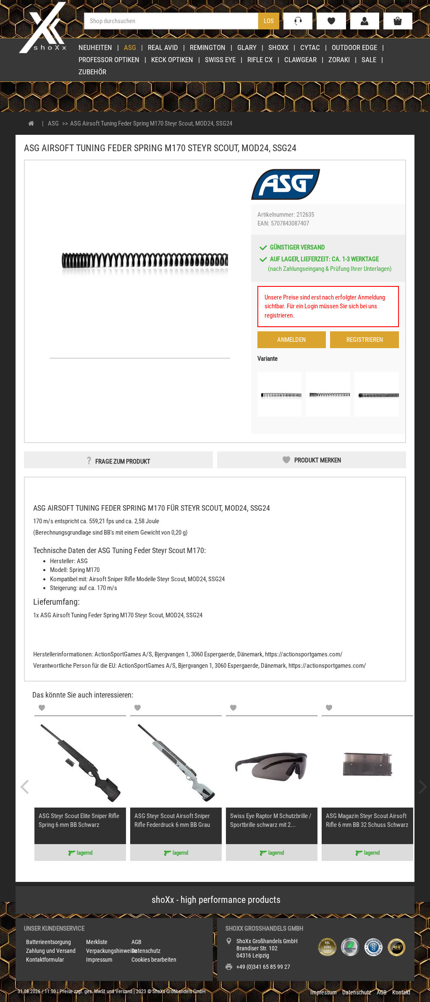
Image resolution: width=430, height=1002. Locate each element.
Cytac (310, 47)
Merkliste (97, 942)
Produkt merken (317, 460)
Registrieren (364, 340)
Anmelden (291, 340)
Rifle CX (260, 59)
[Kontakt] (297, 21)
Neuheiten (95, 47)
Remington (207, 47)
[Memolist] (42, 707)
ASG (130, 47)
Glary (247, 47)
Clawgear (300, 59)
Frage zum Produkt (122, 461)
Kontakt (401, 992)
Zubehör (92, 72)
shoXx (278, 47)
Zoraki (339, 59)
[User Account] (364, 21)
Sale (369, 59)
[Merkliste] (331, 21)
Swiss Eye (220, 59)
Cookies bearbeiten (153, 959)
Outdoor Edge (354, 47)
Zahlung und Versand (51, 950)
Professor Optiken (109, 59)
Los (269, 21)
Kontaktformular (45, 959)
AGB (136, 942)
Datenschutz (145, 950)
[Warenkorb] (397, 21)
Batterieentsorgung (48, 942)
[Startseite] (31, 123)
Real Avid (163, 47)
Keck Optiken (172, 59)
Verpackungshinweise (111, 950)
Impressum (99, 959)
